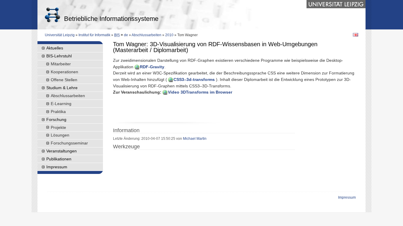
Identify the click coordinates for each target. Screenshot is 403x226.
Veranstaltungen (61, 151)
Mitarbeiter (61, 64)
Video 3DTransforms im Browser (200, 92)
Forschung (56, 119)
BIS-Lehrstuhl (59, 56)
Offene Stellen (64, 79)
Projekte (58, 127)
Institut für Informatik (94, 35)
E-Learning (61, 103)
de (126, 35)
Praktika (58, 111)
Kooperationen (64, 71)
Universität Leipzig (60, 35)
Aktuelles (54, 48)
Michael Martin (195, 138)
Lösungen (60, 135)
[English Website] (355, 34)
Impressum (56, 166)
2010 (169, 35)
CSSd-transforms (194, 79)
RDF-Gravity (152, 66)
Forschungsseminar (69, 143)
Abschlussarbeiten (146, 35)
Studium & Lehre (62, 87)
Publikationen (58, 159)
